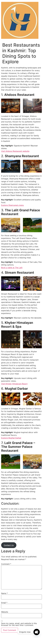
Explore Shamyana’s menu (12, 205)
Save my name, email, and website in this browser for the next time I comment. (19, 624)
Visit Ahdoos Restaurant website (15, 151)
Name (4, 593)
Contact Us (9, 545)
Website (4, 612)
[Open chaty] (36, 632)
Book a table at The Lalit (11, 267)
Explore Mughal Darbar (11, 438)
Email (4, 603)
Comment (6, 564)
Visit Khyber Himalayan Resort (14, 384)
